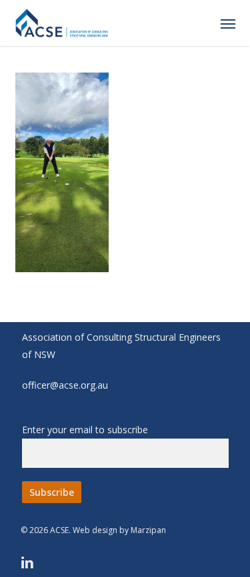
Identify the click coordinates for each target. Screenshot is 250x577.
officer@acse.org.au (65, 385)
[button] (228, 23)
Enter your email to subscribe (85, 429)
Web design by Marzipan (119, 530)
